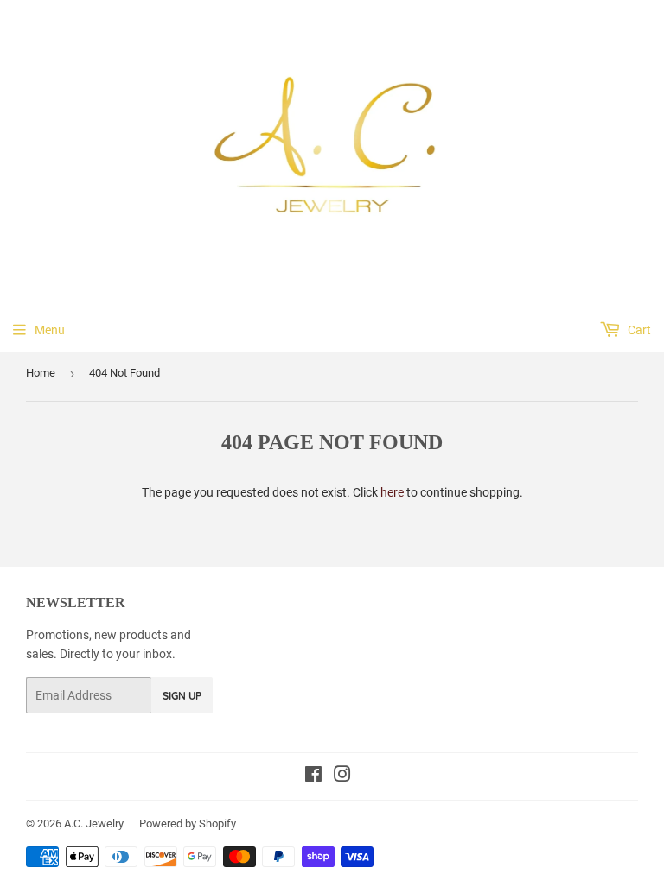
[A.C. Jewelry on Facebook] (313, 776)
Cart (638, 330)
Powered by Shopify (187, 823)
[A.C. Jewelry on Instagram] (342, 776)
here (392, 492)
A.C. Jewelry (94, 823)
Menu (50, 330)
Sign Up (182, 695)
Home (40, 372)
